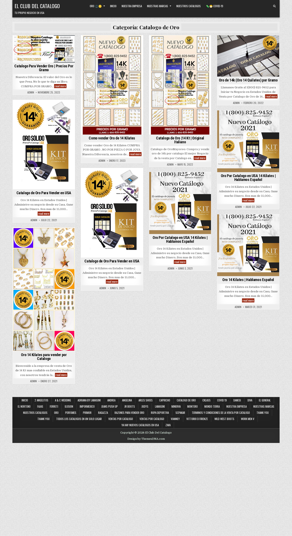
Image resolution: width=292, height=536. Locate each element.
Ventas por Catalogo (120, 419)
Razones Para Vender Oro (129, 412)
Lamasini (160, 406)
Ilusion (69, 406)
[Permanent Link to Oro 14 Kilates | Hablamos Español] (248, 245)
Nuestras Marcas (157, 6)
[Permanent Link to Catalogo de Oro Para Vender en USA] (44, 144)
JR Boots (129, 406)
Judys (145, 406)
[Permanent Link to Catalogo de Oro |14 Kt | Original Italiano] (180, 85)
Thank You (263, 412)
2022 (224, 42)
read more (60, 86)
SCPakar (180, 412)
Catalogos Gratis (179, 47)
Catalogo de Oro (35, 42)
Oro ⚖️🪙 (96, 6)
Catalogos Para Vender (166, 56)
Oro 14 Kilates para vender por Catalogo (43, 356)
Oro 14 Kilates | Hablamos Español (248, 279)
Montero (192, 406)
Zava (168, 425)
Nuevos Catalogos (60, 235)
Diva (250, 400)
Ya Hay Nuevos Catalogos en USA (140, 425)
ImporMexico (87, 406)
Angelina (127, 400)
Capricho (164, 400)
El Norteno (24, 406)
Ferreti (54, 406)
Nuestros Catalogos (188, 6)
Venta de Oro (262, 47)
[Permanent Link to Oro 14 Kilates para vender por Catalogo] (44, 289)
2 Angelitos (41, 400)
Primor (87, 412)
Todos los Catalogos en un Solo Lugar (79, 419)
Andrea (111, 400)
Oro (26, 239)
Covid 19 (222, 400)
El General (265, 400)
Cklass (206, 400)
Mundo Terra (212, 406)
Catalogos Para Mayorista (179, 51)
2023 (99, 42)
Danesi (237, 400)
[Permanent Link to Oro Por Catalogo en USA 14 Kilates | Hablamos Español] (248, 141)
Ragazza (103, 412)
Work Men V (247, 419)
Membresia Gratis (196, 56)
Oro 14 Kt (38, 239)
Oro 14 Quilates (265, 42)
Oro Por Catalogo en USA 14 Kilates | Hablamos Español (248, 177)
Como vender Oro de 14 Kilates (112, 47)
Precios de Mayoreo (43, 47)
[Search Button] (274, 6)
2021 (221, 118)
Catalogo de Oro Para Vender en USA (43, 193)
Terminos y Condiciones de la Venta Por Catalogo (221, 412)
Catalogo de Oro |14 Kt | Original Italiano (180, 140)
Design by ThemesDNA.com (146, 438)
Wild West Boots (224, 419)
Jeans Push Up (109, 406)
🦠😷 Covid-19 (214, 6)
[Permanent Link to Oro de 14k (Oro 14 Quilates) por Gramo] (248, 56)
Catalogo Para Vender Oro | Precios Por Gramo (43, 68)
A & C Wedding (63, 400)
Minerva (176, 406)
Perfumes (70, 412)
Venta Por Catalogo (192, 60)
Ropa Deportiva (160, 412)
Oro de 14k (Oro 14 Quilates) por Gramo (248, 80)
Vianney (175, 419)
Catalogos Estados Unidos (192, 42)
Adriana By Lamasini (89, 400)
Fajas (40, 406)
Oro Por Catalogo (60, 42)
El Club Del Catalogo (37, 6)
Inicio (113, 6)
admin (30, 92)
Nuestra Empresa (132, 6)
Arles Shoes (146, 400)
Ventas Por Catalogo (180, 65)
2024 (18, 42)
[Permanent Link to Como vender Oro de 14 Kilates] (112, 85)
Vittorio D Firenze (197, 419)
